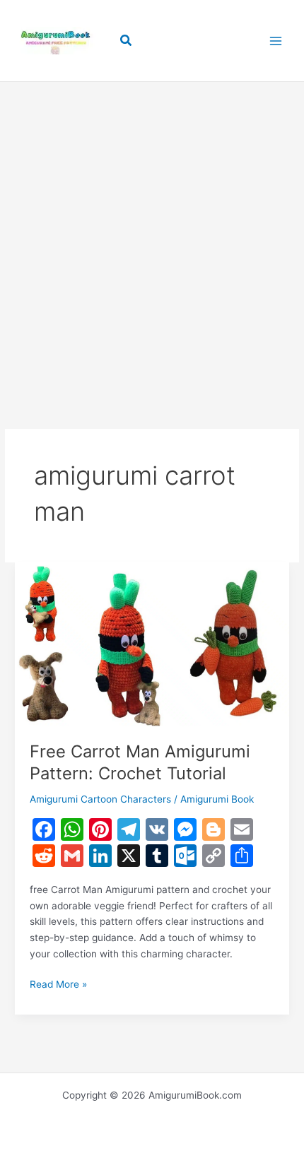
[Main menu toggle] (276, 40)
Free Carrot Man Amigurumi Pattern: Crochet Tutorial (140, 762)
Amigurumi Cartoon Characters (100, 799)
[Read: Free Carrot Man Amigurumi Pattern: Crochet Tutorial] (152, 643)
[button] (126, 40)
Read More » (58, 985)
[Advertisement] (152, 234)
